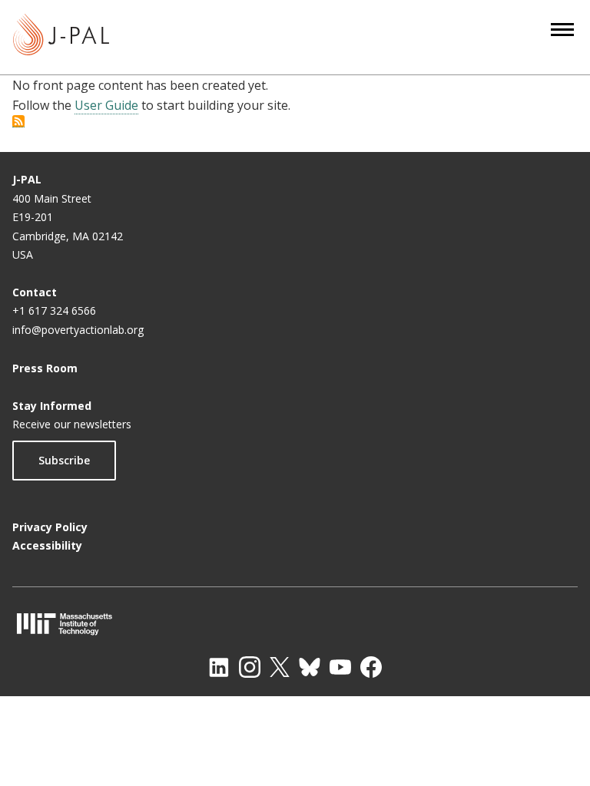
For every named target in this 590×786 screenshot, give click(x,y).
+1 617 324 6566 (54, 310)
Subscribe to (18, 121)
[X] (280, 667)
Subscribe (64, 460)
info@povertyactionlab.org (78, 329)
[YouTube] (340, 667)
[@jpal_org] (249, 667)
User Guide (106, 105)
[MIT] (295, 624)
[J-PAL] (61, 37)
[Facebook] (371, 667)
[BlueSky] (309, 667)
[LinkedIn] (219, 667)
